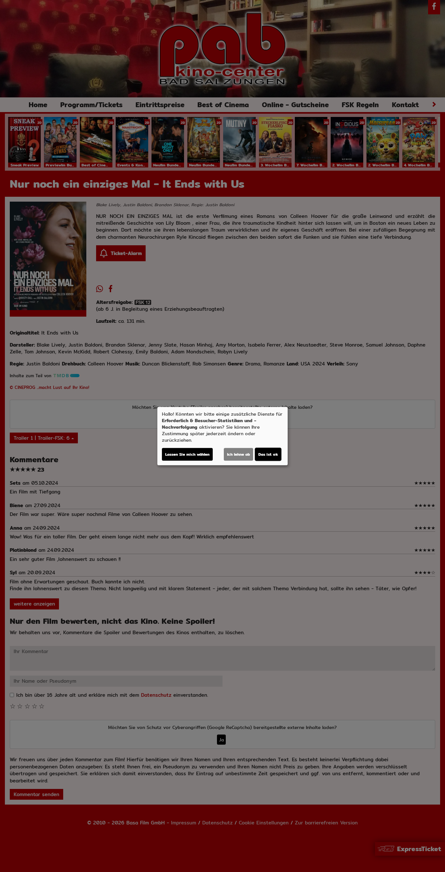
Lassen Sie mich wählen (187, 454)
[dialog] (222, 436)
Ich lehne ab (238, 454)
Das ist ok (268, 454)
